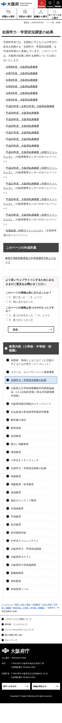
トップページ (7, 604)
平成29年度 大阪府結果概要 (22, 119)
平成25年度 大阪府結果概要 (22, 145)
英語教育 (16, 436)
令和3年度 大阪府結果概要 (22, 99)
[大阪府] (16, 4)
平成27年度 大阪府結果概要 (22, 132)
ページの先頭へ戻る (56, 652)
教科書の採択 (18, 420)
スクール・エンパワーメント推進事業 (32, 372)
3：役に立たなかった (21, 301)
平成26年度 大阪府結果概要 (22, 139)
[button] (42, 4)
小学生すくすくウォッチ (25, 460)
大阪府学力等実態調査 (23, 565)
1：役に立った (17, 297)
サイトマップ (11, 640)
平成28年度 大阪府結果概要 (22, 126)
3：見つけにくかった (21, 320)
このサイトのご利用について (18, 619)
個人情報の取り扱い (14, 635)
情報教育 (16, 476)
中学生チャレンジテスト (25, 540)
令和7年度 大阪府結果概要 (22, 73)
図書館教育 (17, 573)
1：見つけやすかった (21, 315)
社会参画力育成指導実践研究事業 (30, 412)
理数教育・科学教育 (22, 484)
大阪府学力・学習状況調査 (26, 549)
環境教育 (16, 452)
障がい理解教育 (20, 444)
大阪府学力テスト (21, 557)
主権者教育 (17, 508)
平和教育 (16, 516)
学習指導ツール (20, 589)
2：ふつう (36, 297)
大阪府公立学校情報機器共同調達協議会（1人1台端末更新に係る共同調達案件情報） (32, 392)
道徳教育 (16, 492)
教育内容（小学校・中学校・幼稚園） (30, 348)
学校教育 (36, 604)
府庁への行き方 (10, 686)
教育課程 (16, 428)
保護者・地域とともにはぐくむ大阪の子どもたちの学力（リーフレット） (32, 362)
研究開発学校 (18, 532)
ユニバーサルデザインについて (19, 630)
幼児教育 (16, 524)
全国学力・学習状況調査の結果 (28, 380)
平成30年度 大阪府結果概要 (22, 113)
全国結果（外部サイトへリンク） (25, 230)
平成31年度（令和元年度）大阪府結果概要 (30, 106)
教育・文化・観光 (22, 604)
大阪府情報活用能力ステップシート (31, 403)
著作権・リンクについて (16, 624)
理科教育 (16, 581)
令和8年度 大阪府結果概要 (22, 67)
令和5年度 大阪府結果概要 (22, 86)
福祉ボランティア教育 (23, 500)
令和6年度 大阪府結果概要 (22, 80)
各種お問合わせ (39, 686)
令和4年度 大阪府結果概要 (22, 93)
